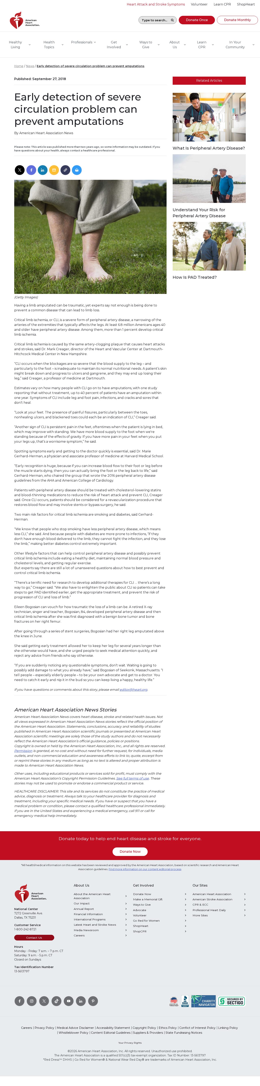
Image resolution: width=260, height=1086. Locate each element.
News (30, 66)
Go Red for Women (146, 920)
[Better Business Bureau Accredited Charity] (185, 1001)
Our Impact (82, 903)
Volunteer (139, 915)
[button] (197, 20)
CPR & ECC (200, 904)
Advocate (139, 910)
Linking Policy (228, 1028)
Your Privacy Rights (130, 1042)
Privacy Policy (44, 1028)
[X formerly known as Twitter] (44, 1001)
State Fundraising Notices (184, 1033)
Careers (79, 935)
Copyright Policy (144, 1028)
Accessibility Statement (113, 1028)
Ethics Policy (168, 1028)
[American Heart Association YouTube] (68, 1001)
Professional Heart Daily (209, 910)
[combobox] (153, 20)
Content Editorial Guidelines (110, 1033)
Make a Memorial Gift (147, 899)
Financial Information (88, 914)
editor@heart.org (133, 690)
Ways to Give (142, 904)
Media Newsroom (86, 930)
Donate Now (130, 852)
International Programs (89, 919)
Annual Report (84, 908)
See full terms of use (132, 778)
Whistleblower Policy (73, 1033)
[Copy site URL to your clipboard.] (65, 170)
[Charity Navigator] (203, 1001)
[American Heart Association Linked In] (81, 1001)
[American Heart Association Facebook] (19, 1001)
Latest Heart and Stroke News (95, 924)
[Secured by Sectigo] (231, 1001)
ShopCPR (139, 931)
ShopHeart (140, 925)
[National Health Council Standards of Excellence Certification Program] (174, 1001)
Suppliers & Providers (148, 1033)
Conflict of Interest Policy (197, 1028)
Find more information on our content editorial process (145, 869)
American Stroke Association (212, 899)
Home (18, 66)
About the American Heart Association (92, 896)
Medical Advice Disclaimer (75, 1028)
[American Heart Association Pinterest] (93, 1001)
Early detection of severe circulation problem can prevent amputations (90, 66)
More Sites (200, 915)
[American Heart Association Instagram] (31, 1001)
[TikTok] (56, 1001)
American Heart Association (212, 894)
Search (172, 20)
